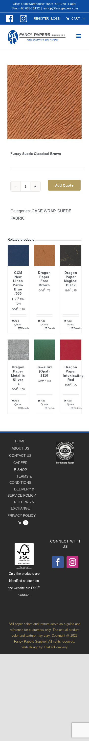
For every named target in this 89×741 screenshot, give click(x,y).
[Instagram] (72, 562)
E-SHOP (20, 470)
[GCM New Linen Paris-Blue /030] (18, 255)
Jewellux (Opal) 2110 (44, 371)
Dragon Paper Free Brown (44, 279)
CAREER (20, 463)
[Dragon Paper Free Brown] (44, 255)
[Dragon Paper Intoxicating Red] (70, 350)
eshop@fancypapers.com (61, 8)
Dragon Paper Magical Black (71, 279)
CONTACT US (20, 455)
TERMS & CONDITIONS (20, 479)
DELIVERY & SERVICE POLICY (21, 492)
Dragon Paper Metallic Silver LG (18, 375)
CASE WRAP (43, 211)
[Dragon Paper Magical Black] (70, 255)
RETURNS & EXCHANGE (22, 505)
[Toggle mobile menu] (79, 36)
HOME (20, 441)
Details (23, 328)
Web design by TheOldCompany (45, 647)
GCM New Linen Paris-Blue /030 (18, 283)
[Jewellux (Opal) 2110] (44, 350)
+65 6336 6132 (29, 8)
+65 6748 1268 (55, 4)
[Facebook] (58, 562)
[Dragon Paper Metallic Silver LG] (18, 350)
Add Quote (64, 185)
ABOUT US (20, 448)
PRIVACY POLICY (21, 515)
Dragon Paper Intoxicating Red (73, 373)
